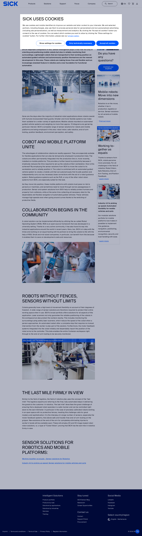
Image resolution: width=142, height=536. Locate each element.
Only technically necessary (80, 43)
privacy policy (73, 35)
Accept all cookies (107, 43)
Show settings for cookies (50, 43)
